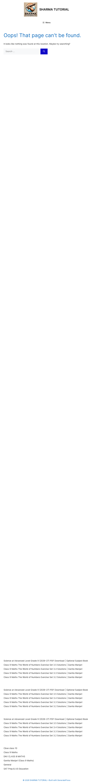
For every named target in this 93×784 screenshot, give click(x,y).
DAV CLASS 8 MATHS (14, 756)
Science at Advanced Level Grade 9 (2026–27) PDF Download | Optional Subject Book (46, 661)
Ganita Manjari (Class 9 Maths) (19, 760)
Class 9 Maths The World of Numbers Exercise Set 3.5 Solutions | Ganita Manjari (43, 665)
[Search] (44, 51)
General (7, 764)
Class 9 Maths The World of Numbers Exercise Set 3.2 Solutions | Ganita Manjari (43, 677)
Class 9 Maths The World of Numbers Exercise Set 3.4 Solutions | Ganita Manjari (43, 669)
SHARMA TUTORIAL (54, 9)
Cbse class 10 (10, 748)
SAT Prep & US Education (16, 769)
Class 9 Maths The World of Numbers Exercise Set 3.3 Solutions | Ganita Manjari (43, 673)
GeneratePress (63, 780)
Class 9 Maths (11, 752)
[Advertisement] (46, 81)
